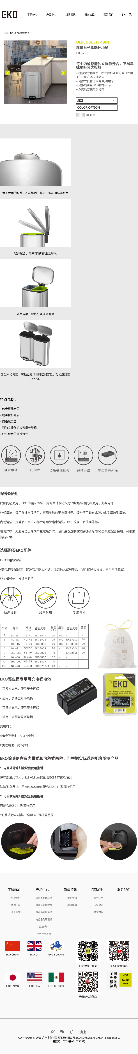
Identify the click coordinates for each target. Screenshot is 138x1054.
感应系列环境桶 (44, 897)
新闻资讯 (70, 14)
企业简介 (15, 897)
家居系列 (44, 926)
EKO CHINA (12, 954)
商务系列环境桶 (44, 919)
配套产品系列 (44, 933)
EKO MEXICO (56, 986)
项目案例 (72, 905)
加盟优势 (98, 897)
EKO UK (34, 954)
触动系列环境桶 (44, 912)
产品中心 (51, 14)
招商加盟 (89, 14)
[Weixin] (62, 1032)
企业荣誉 (15, 912)
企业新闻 (72, 897)
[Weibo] (53, 1032)
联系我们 (109, 14)
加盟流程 (98, 912)
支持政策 (98, 905)
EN (124, 15)
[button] (130, 14)
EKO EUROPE (56, 954)
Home (5, 32)
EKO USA (34, 986)
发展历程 (15, 905)
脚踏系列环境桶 (44, 905)
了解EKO (32, 14)
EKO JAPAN (12, 986)
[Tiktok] (72, 1032)
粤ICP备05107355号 (73, 1041)
